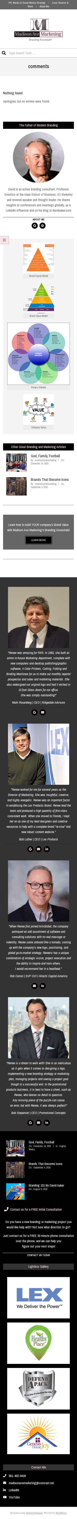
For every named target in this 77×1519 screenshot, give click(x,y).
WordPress (61, 1512)
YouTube (14, 1497)
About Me (39, 219)
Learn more (38, 540)
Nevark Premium (34, 1512)
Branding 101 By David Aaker (46, 1185)
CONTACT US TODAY (38, 1255)
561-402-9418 (17, 1476)
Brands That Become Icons (50, 479)
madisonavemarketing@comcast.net (31, 1483)
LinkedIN (14, 1490)
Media (32, 1149)
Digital (62, 1146)
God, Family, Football (45, 455)
